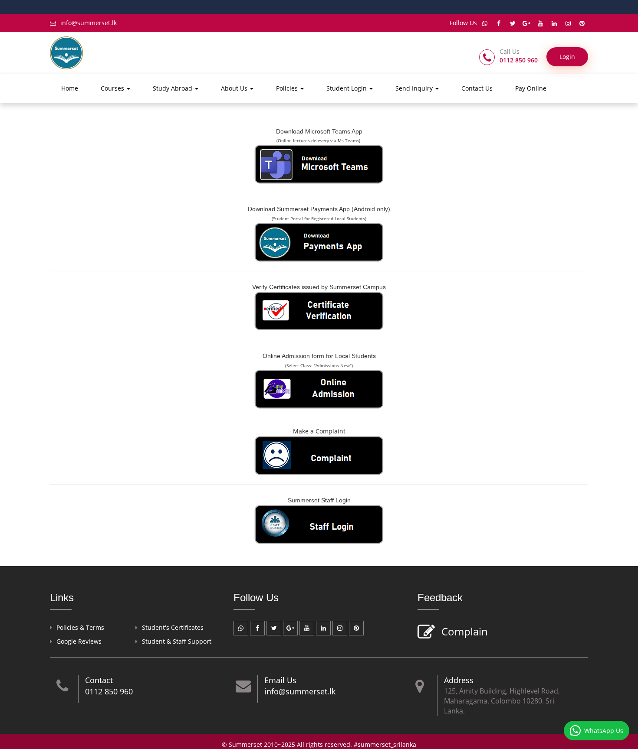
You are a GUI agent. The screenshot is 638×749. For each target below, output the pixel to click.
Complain (464, 631)
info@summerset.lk (88, 23)
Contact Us (477, 88)
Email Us (280, 680)
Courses (113, 88)
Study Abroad (173, 88)
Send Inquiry (414, 88)
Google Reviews (79, 641)
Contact (99, 680)
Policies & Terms (80, 627)
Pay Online (530, 88)
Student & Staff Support (176, 641)
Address (459, 680)
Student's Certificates (173, 627)
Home (69, 88)
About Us (235, 88)
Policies (287, 88)
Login (567, 56)
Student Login (347, 88)
